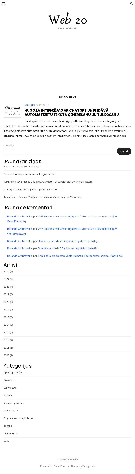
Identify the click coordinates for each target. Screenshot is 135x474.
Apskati (8, 380)
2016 (6, 332)
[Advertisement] (67, 63)
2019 (6, 309)
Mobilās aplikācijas (14, 403)
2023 (6, 286)
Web (6, 441)
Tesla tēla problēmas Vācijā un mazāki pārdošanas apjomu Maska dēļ (43, 197)
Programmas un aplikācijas (18, 418)
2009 (6, 355)
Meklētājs (9, 145)
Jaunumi (30, 105)
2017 (6, 325)
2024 (6, 279)
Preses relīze (11, 410)
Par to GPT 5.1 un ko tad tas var (22, 166)
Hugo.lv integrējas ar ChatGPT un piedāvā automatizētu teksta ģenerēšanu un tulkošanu (72, 112)
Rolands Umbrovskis (20, 216)
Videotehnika (11, 433)
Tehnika (8, 426)
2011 (6, 347)
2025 (6, 271)
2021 (6, 294)
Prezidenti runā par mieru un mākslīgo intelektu (30, 174)
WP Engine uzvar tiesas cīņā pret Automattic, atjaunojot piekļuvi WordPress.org (48, 181)
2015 (6, 340)
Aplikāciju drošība (13, 372)
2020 (6, 302)
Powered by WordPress (53, 466)
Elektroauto (10, 387)
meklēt (124, 151)
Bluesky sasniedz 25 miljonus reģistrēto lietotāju (31, 189)
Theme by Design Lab (82, 466)
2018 (6, 317)
